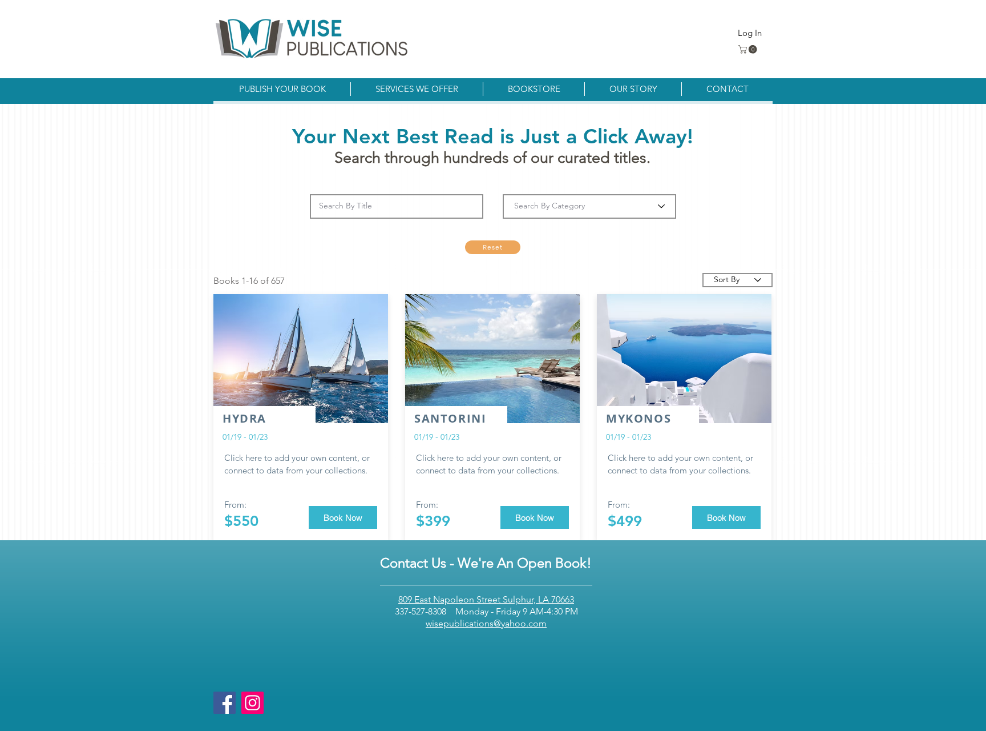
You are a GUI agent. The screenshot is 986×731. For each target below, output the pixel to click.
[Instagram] (252, 703)
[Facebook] (224, 703)
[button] (748, 49)
